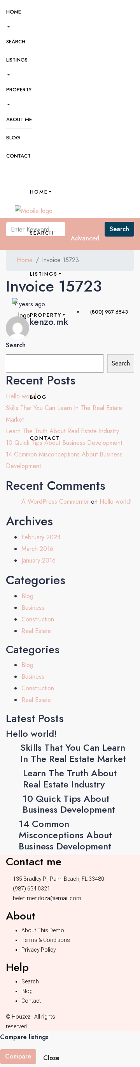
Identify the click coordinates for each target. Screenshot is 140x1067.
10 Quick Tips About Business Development (64, 442)
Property (19, 89)
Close (51, 1057)
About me (19, 119)
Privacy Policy (38, 950)
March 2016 (37, 548)
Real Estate (36, 630)
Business (32, 607)
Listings (17, 59)
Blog (13, 137)
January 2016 (38, 560)
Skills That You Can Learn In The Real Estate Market (73, 753)
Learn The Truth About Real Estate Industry (62, 431)
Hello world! (22, 396)
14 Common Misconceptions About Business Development (65, 835)
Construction (37, 619)
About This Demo (42, 930)
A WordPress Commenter (55, 501)
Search (15, 41)
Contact (18, 156)
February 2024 (41, 537)
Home (13, 11)
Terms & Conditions (45, 940)
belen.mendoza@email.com (47, 898)
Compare (18, 1056)
